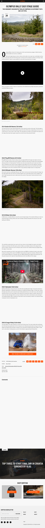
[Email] (42, 361)
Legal (24, 521)
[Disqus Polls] (22, 395)
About (35, 514)
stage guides (4, 367)
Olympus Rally (19, 366)
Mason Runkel (24, 46)
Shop (35, 512)
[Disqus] (22, 427)
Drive (24, 514)
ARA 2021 (15, 366)
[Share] (36, 44)
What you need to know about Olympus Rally (22, 354)
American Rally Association (9, 366)
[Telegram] (36, 361)
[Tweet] (39, 44)
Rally (24, 512)
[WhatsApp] (42, 44)
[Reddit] (39, 361)
